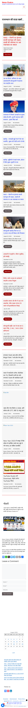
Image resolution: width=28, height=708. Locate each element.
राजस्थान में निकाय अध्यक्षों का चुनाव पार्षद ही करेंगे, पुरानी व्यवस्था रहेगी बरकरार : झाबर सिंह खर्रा (13, 117)
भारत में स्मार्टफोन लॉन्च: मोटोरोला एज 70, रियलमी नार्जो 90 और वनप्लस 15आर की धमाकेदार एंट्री (13, 375)
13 (14, 641)
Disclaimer (5, 699)
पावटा (5, 51)
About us (22, 701)
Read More (8, 54)
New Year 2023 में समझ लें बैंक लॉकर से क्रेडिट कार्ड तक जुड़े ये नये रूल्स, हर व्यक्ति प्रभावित (13, 443)
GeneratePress (22, 706)
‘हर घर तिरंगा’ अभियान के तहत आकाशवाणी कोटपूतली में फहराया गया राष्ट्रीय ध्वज (12, 80)
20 (14, 644)
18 (8, 644)
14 (16, 641)
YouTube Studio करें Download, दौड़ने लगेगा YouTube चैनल (11, 478)
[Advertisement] (14, 612)
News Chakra (7, 2)
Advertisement (13, 699)
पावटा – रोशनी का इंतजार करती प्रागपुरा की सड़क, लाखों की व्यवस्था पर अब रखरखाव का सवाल (12, 41)
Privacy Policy (21, 699)
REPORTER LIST (8, 701)
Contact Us (15, 701)
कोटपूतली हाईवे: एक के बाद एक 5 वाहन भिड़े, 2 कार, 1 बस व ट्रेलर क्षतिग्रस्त (13, 328)
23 (22, 644)
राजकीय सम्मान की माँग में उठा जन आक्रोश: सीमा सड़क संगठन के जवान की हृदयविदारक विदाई (13, 303)
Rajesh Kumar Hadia (8, 48)
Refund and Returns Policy (14, 703)
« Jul (13, 652)
